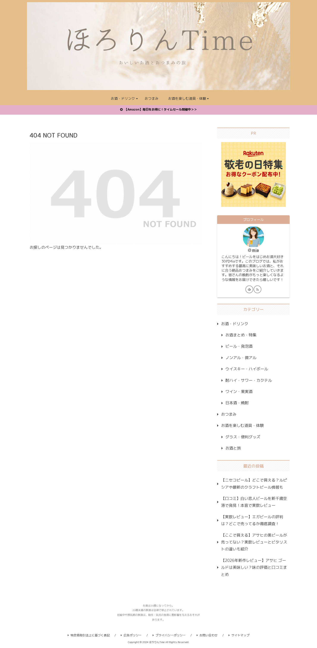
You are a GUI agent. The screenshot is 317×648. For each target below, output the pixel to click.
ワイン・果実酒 (239, 391)
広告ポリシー (133, 635)
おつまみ (229, 414)
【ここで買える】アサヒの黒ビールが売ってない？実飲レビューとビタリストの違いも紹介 (254, 542)
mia (255, 250)
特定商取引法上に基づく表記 (90, 635)
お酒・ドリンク (234, 323)
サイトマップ (240, 635)
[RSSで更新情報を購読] (257, 289)
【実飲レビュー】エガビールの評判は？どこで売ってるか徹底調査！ (252, 520)
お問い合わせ (208, 635)
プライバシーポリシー (170, 635)
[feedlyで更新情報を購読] (249, 289)
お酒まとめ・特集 (240, 335)
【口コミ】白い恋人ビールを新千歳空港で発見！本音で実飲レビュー (254, 502)
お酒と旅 (233, 448)
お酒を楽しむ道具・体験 (242, 425)
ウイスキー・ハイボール (246, 369)
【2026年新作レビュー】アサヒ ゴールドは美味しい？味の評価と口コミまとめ (254, 567)
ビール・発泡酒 (239, 346)
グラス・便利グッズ (242, 437)
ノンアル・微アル (240, 357)
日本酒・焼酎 (237, 403)
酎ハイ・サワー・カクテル (248, 380)
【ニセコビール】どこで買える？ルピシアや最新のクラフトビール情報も (254, 483)
